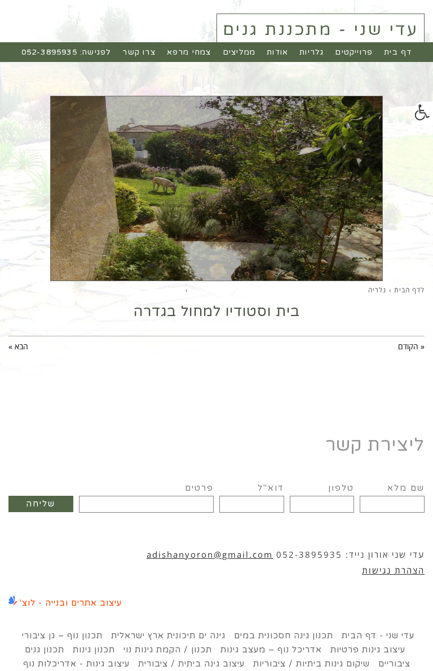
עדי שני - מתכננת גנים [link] (321, 29)
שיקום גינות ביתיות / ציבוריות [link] (311, 664)
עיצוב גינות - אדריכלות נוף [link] (76, 664)
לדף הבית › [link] (407, 290)
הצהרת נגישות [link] (393, 570)
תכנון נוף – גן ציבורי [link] (62, 635)
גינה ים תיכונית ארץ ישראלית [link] (168, 635)
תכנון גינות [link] (94, 650)
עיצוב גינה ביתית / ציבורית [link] (191, 664)
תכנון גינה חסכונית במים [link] (283, 635)
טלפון (341, 488)
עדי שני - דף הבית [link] (378, 635)
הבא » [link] (18, 346)
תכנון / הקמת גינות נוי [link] (167, 650)
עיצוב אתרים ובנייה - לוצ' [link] (71, 603)
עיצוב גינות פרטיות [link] (367, 650)
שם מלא (406, 488)
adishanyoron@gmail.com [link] (210, 554)
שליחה (40, 504)
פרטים (199, 488)
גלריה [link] (377, 290)
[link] (423, 112)
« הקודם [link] (411, 346)
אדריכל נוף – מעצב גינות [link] (271, 650)
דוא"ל (271, 488)
